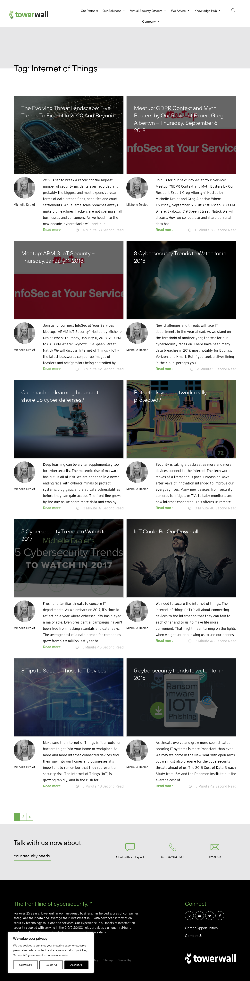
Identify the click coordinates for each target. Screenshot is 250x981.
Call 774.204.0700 (173, 857)
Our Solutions (112, 11)
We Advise (178, 11)
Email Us (215, 857)
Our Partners (89, 11)
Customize (25, 965)
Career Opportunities (201, 928)
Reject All (51, 965)
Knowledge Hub (206, 11)
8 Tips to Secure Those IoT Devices (63, 670)
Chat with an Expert (130, 857)
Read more (52, 230)
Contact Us (193, 935)
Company (149, 21)
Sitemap (108, 960)
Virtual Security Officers (146, 11)
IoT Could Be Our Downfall (166, 531)
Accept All (76, 965)
